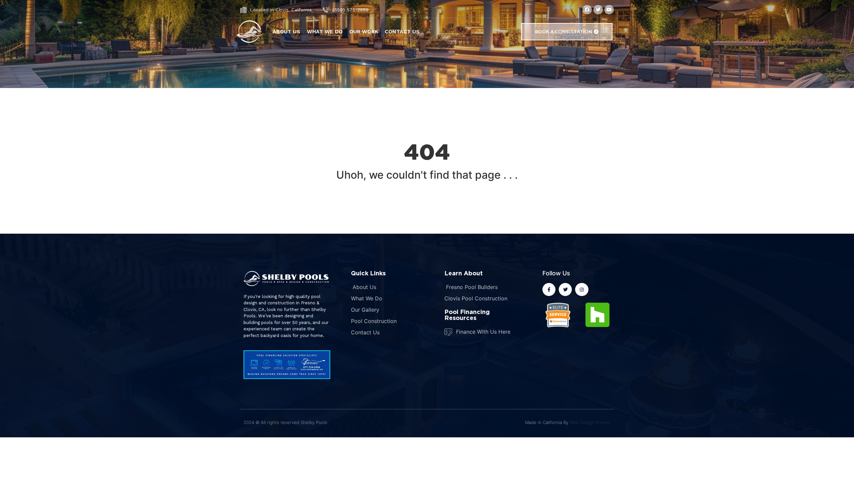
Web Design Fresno (590, 422)
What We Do (325, 31)
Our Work (363, 31)
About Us (286, 31)
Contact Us (402, 31)
